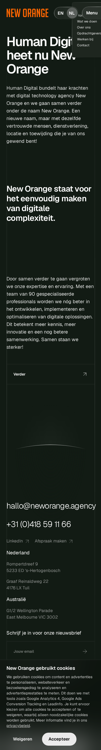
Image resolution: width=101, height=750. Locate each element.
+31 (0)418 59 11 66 (38, 524)
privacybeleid (18, 725)
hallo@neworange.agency (51, 506)
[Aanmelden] (85, 651)
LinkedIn (14, 541)
